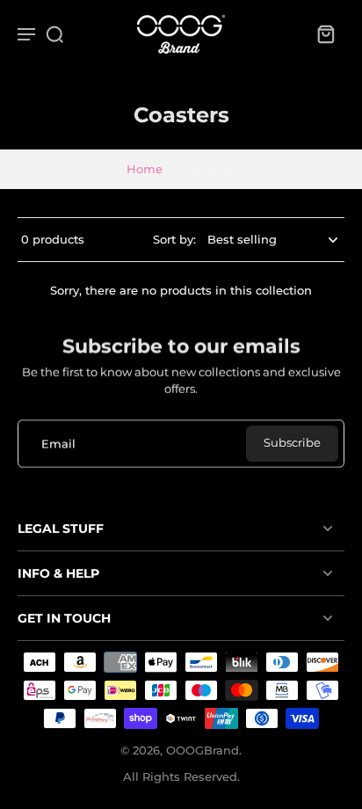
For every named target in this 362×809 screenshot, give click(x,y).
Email (58, 443)
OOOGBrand (202, 750)
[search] (54, 33)
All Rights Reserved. (181, 776)
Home (145, 169)
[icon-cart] (325, 33)
